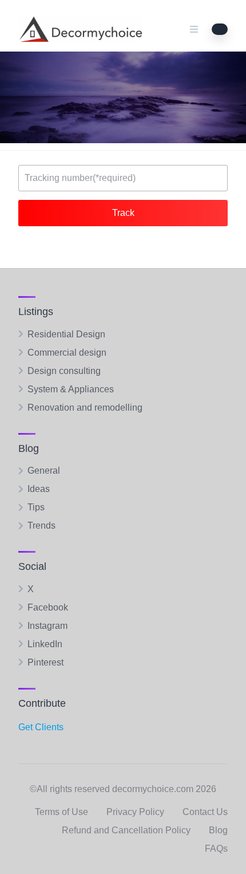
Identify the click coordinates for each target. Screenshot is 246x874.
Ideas (38, 489)
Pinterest (45, 662)
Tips (36, 507)
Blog (218, 830)
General (43, 470)
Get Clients (41, 727)
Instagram (47, 626)
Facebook (47, 607)
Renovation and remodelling (84, 407)
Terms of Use (61, 812)
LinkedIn (44, 644)
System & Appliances (70, 389)
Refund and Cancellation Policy (126, 830)
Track (123, 213)
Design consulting (64, 371)
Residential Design (66, 334)
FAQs (216, 848)
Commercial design (66, 352)
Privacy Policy (135, 812)
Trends (41, 525)
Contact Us (205, 812)
